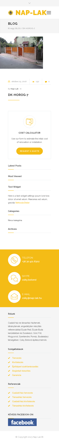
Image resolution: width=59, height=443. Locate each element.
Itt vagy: (11, 28)
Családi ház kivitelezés (23, 401)
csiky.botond (29, 279)
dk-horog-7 (18, 95)
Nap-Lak (14, 89)
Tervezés (16, 358)
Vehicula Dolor (22, 203)
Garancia (16, 375)
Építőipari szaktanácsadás (25, 366)
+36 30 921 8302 (31, 261)
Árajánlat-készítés (21, 371)
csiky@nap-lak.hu (32, 298)
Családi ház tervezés (22, 393)
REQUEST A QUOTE (29, 151)
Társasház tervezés (22, 397)
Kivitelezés (17, 362)
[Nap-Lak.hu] (27, 12)
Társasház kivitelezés (23, 406)
